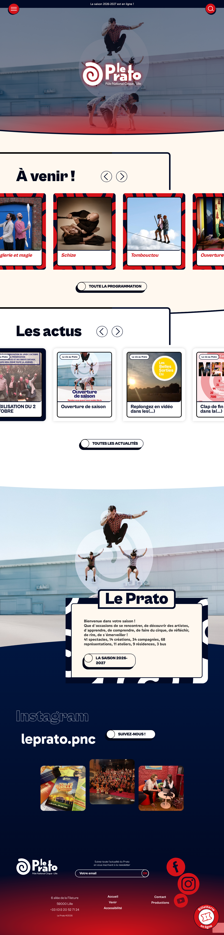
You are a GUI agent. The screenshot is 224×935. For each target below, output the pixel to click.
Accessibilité (113, 908)
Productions (160, 903)
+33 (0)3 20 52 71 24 (64, 910)
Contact (160, 897)
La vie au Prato (69, 356)
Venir (113, 902)
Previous (106, 176)
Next (121, 176)
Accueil (113, 897)
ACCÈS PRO (159, 891)
